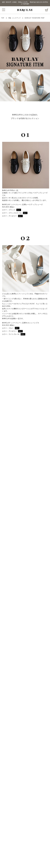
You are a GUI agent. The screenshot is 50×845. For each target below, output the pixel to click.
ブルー (14, 328)
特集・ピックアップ (14, 18)
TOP (2, 18)
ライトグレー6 (16, 334)
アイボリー (15, 216)
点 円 (46, 9)
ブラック (14, 210)
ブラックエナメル (18, 213)
